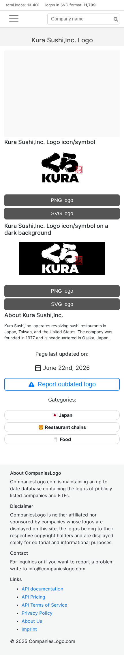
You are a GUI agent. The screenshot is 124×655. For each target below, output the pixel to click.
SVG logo (62, 213)
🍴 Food (62, 439)
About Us (32, 621)
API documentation (42, 589)
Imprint (29, 629)
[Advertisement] (62, 90)
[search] (113, 19)
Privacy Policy (37, 613)
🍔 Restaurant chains (62, 427)
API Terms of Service (44, 605)
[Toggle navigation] (14, 19)
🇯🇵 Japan (62, 415)
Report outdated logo (66, 384)
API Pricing (33, 597)
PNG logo (62, 200)
